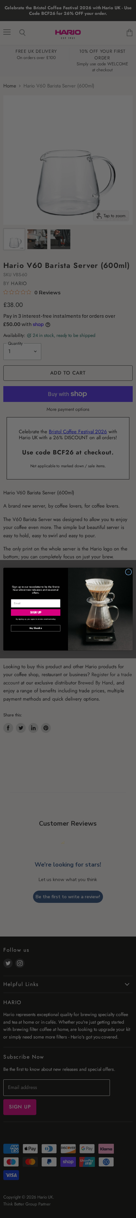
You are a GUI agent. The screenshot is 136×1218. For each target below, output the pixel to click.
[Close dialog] (128, 572)
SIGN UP (36, 612)
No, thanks (35, 628)
